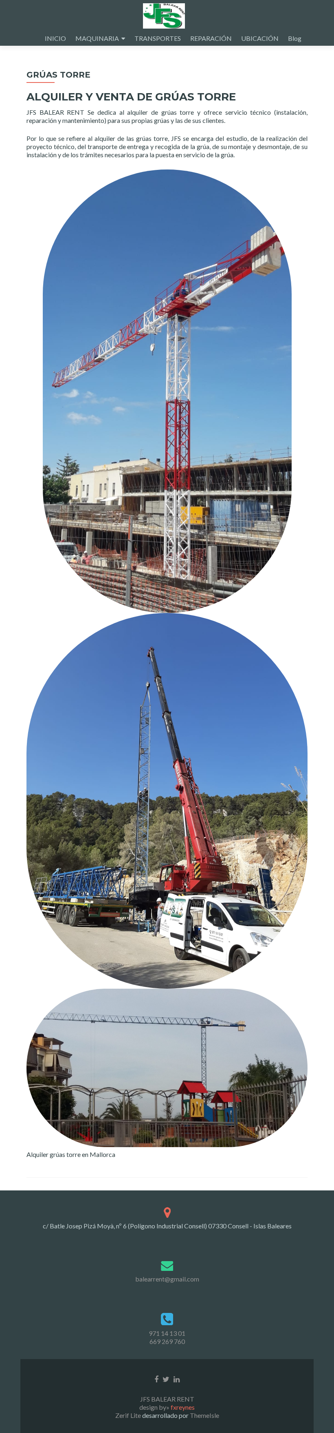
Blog (294, 38)
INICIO (55, 38)
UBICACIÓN (260, 38)
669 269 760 (167, 1341)
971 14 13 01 (167, 1333)
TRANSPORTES (157, 38)
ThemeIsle (204, 1415)
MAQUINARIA (97, 38)
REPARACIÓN (211, 38)
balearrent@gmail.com (167, 1279)
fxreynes (183, 1407)
